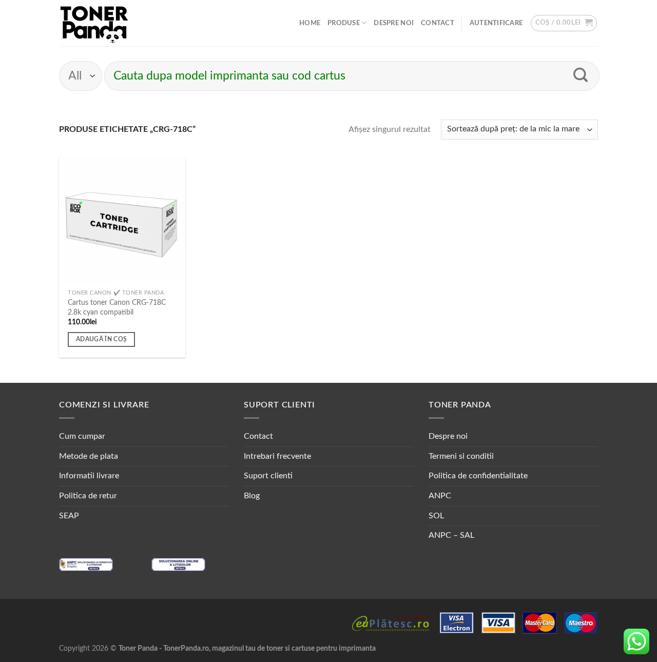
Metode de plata (88, 456)
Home (309, 23)
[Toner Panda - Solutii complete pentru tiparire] (94, 23)
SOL (436, 516)
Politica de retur (88, 496)
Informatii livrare (89, 476)
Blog (252, 496)
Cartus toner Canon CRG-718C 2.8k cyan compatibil (117, 307)
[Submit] (581, 76)
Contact (437, 23)
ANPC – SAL (451, 535)
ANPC (440, 496)
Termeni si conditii (461, 456)
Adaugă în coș (101, 339)
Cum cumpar (82, 436)
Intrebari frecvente (277, 456)
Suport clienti (268, 476)
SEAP (69, 516)
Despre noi (394, 23)
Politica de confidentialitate (478, 476)
